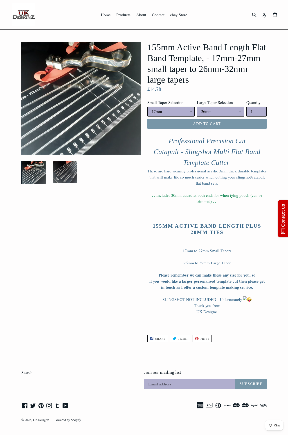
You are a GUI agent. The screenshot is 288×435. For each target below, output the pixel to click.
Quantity (253, 102)
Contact (158, 14)
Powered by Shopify (67, 419)
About (141, 14)
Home (106, 14)
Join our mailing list (162, 372)
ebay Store (178, 14)
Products (123, 14)
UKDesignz (41, 419)
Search (26, 372)
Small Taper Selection (165, 102)
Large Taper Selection (215, 102)
